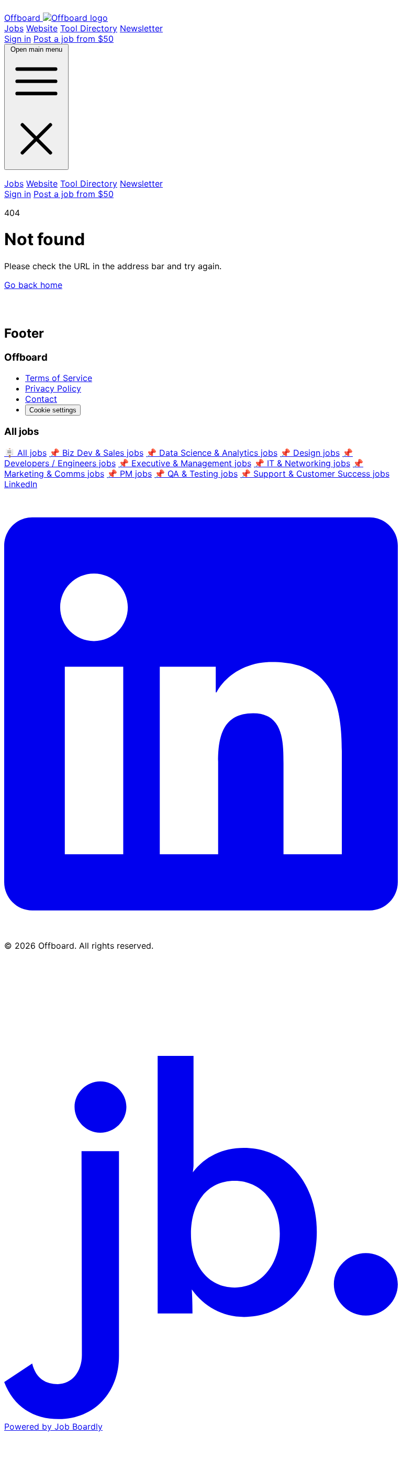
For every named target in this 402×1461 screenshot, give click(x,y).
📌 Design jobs (310, 452)
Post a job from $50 (74, 38)
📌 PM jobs (129, 473)
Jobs (14, 28)
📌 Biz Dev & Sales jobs (96, 452)
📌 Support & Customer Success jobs (314, 473)
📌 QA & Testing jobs (196, 473)
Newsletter (141, 28)
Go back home (33, 285)
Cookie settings (52, 410)
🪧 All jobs (25, 452)
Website (42, 28)
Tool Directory (88, 28)
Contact (41, 399)
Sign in (17, 38)
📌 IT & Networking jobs (302, 463)
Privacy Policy (53, 388)
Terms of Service (58, 378)
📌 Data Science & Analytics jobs (211, 452)
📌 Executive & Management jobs (184, 463)
